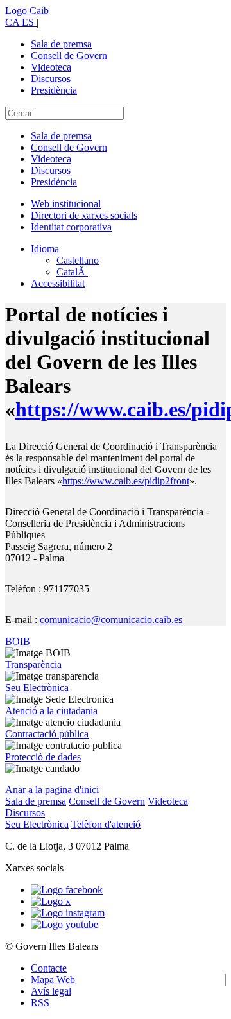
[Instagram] (68, 912)
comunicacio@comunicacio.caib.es (111, 619)
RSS (40, 1002)
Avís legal (51, 991)
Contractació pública (47, 733)
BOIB (17, 641)
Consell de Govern (69, 55)
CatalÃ (72, 271)
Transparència (33, 664)
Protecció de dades (43, 756)
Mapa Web (53, 979)
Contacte (49, 968)
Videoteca (51, 67)
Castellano (77, 260)
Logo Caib (27, 10)
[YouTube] (64, 924)
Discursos (51, 78)
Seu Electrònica (37, 687)
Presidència (54, 90)
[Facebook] (67, 889)
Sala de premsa (61, 44)
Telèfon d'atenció (106, 824)
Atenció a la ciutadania (51, 710)
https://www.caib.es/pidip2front (125, 480)
